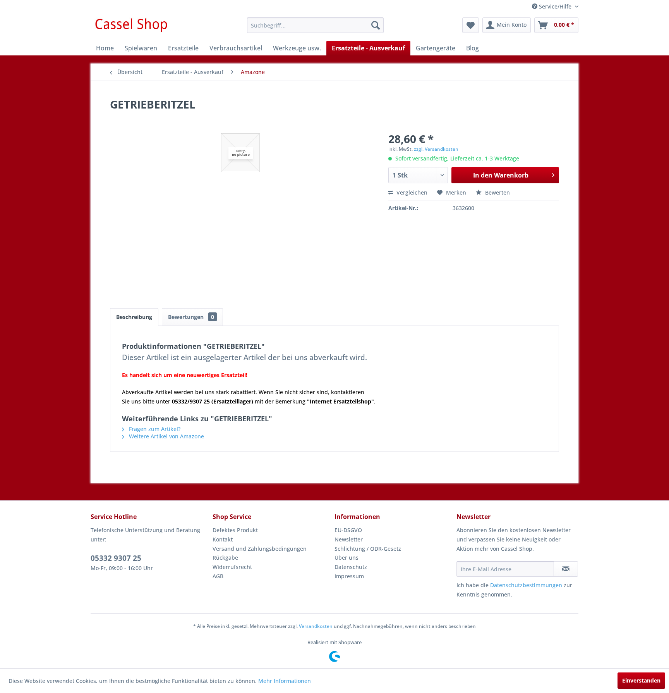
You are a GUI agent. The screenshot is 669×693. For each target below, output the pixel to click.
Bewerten (497, 192)
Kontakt (223, 539)
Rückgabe (225, 557)
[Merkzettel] (470, 25)
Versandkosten (316, 626)
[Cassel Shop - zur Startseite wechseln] (130, 27)
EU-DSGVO (348, 530)
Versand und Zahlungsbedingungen (260, 548)
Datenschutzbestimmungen (526, 585)
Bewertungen (191, 317)
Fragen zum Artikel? (153, 429)
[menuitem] (315, 25)
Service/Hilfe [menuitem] (555, 6)
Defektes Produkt (235, 530)
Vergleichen (411, 192)
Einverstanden (641, 680)
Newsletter (348, 539)
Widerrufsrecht (232, 567)
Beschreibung (134, 317)
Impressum (349, 576)
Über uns (346, 557)
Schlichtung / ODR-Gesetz (367, 548)
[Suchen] (375, 25)
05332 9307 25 (116, 558)
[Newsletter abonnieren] (566, 569)
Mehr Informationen (284, 680)
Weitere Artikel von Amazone (165, 436)
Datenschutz (350, 567)
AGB (218, 576)
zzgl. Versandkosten (436, 149)
